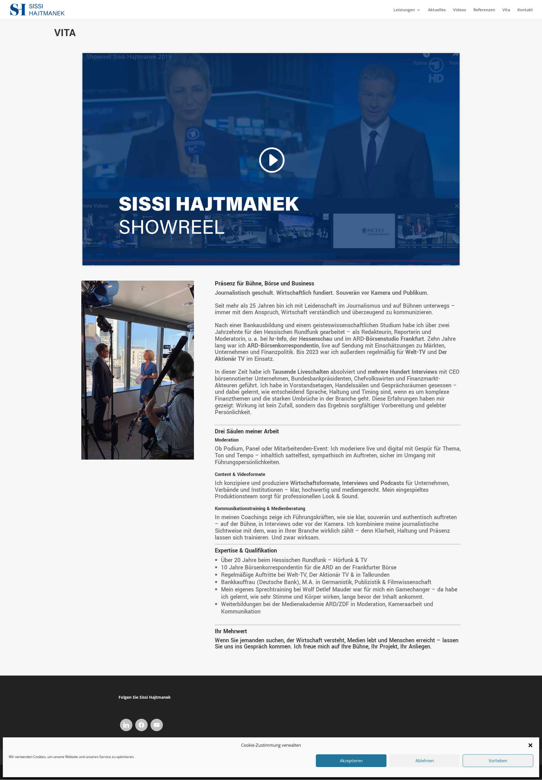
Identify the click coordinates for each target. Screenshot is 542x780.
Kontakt (525, 10)
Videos (459, 10)
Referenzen (484, 10)
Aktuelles (437, 10)
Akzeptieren (351, 761)
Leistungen (404, 10)
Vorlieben (498, 761)
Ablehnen (425, 761)
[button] (530, 745)
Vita (506, 10)
